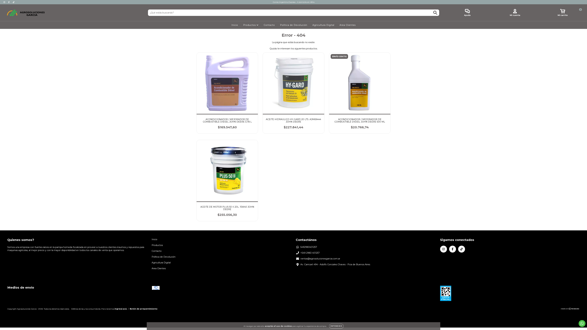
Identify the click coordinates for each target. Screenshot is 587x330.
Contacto (269, 25)
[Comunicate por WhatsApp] (582, 323)
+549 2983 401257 (310, 252)
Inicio (234, 25)
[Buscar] (435, 12)
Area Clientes (348, 25)
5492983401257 (308, 247)
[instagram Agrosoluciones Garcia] (4, 2)
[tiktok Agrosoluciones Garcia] (14, 2)
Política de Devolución (293, 25)
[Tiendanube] (570, 309)
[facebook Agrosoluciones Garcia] (9, 2)
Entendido (336, 326)
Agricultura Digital (323, 25)
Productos (250, 25)
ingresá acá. (120, 309)
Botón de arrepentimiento (143, 309)
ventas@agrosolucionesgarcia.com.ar (320, 258)
